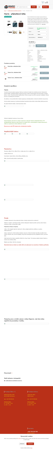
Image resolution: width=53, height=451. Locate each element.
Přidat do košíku (41, 45)
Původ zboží (7, 373)
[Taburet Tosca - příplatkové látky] (5, 79)
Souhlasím (30, 443)
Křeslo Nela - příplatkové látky (14, 66)
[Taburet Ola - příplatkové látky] (5, 73)
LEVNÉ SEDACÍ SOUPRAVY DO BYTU (14, 10)
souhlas (19, 438)
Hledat (33, 6)
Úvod (5, 10)
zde (31, 448)
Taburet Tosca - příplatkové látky (15, 77)
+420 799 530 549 (32, 431)
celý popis (44, 24)
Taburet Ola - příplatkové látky (14, 72)
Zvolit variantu (44, 66)
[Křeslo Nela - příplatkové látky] (5, 67)
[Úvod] (9, 7)
